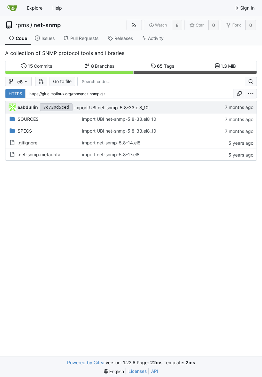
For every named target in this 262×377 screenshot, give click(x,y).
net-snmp (47, 25)
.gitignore (27, 142)
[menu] (251, 93)
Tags (165, 66)
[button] (41, 81)
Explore (34, 8)
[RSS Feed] (134, 25)
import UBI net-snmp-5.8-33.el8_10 (111, 107)
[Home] (12, 8)
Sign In (247, 8)
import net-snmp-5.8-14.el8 (111, 142)
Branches (103, 66)
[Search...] (251, 81)
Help (57, 8)
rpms (22, 25)
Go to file (62, 81)
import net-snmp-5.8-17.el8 (111, 154)
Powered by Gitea (85, 362)
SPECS (25, 131)
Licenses (137, 371)
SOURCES (28, 119)
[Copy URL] (239, 93)
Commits (40, 66)
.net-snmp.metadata (39, 154)
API (154, 371)
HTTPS (15, 93)
